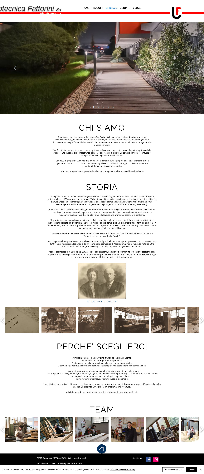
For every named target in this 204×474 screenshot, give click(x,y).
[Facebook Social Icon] (148, 459)
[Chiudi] (200, 469)
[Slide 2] (93, 107)
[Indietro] (15, 68)
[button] (22, 320)
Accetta (191, 469)
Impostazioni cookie (173, 469)
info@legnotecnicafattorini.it (71, 463)
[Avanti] (189, 68)
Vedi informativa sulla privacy (122, 469)
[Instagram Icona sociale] (155, 459)
